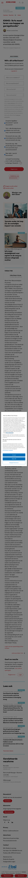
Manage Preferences (14, 462)
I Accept (14, 454)
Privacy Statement (9, 432)
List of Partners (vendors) (8, 450)
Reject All (14, 458)
